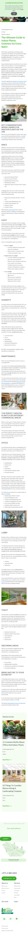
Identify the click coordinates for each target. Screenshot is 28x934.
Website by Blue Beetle (7, 930)
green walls (12, 209)
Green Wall (16, 895)
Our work (5, 901)
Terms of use (5, 928)
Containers (16, 890)
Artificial (16, 892)
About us (5, 883)
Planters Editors (5, 34)
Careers (3, 892)
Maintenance (17, 886)
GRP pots (6, 492)
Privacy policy (5, 926)
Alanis (4, 754)
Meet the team (5, 888)
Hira (4, 800)
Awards (3, 890)
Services (17, 883)
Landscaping (17, 888)
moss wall (4, 581)
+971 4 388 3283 (9, 873)
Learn (16, 901)
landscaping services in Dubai (15, 703)
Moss (15, 897)
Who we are (4, 886)
